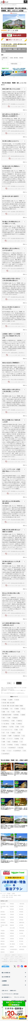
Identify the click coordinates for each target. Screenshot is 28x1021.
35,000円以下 (12, 747)
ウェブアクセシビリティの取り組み (10, 994)
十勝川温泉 (21, 903)
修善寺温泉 (21, 922)
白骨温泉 (2, 919)
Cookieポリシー (6, 1000)
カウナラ (11, 959)
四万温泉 (21, 914)
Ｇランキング (6, 956)
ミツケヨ (15, 959)
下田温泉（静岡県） (4, 926)
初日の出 (24, 744)
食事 (4, 741)
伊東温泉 (12, 922)
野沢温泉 (21, 917)
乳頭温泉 (12, 906)
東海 (18, 726)
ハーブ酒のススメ (21, 961)
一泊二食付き (6, 723)
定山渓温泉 (3, 903)
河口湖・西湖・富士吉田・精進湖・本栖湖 (13, 705)
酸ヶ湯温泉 (12, 944)
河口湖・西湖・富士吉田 (8, 702)
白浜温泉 (21, 933)
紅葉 (13, 711)
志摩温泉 (2, 949)
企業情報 (4, 981)
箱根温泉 (12, 946)
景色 (19, 711)
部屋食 (17, 708)
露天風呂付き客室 (7, 714)
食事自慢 (15, 741)
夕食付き (20, 723)
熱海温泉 (2, 952)
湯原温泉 (2, 941)
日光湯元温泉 (3, 946)
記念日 (4, 735)
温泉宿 (23, 714)
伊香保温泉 (3, 914)
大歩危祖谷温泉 (13, 949)
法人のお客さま (6, 977)
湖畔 (9, 717)
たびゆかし (21, 959)
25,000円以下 (6, 753)
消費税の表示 (13, 990)
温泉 (19, 732)
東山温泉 (21, 909)
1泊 (24, 735)
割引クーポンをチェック (15, 39)
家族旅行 (15, 717)
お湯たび (20, 956)
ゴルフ (9, 750)
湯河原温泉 (3, 922)
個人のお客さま (6, 972)
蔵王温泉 (2, 911)
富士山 (23, 708)
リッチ (4, 747)
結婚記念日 (17, 735)
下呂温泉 (2, 930)
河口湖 (17, 699)
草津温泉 (21, 911)
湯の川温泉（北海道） (4, 907)
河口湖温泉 (5, 708)
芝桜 (16, 729)
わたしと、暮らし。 (5, 958)
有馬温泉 (12, 933)
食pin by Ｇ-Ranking (13, 961)
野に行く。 (6, 959)
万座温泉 (12, 914)
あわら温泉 (12, 927)
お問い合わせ (5, 990)
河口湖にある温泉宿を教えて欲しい (18, 613)
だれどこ (12, 956)
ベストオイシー (18, 958)
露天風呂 (16, 714)
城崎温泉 (2, 933)
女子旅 (11, 726)
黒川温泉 (21, 941)
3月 (21, 729)
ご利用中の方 (5, 985)
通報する (25, 110)
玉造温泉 (12, 938)
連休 (4, 738)
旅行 (4, 717)
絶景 (4, 711)
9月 (25, 750)
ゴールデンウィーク (7, 729)
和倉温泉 (12, 925)
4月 (3, 732)
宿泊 (4, 750)
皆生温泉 (21, 938)
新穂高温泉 (21, 930)
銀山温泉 (12, 911)
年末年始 (10, 744)
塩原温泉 (12, 917)
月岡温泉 (12, 919)
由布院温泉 (21, 949)
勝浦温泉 (2, 936)
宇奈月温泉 (21, 927)
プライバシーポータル (19, 997)
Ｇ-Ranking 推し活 (5, 961)
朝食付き (20, 720)
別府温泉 (12, 941)
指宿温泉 (12, 952)
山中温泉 (21, 925)
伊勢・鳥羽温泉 (22, 946)
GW (23, 726)
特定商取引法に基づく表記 (17, 1000)
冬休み (17, 744)
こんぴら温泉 (22, 936)
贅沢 (13, 720)
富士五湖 (21, 747)
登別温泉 (12, 903)
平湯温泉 (12, 930)
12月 (4, 744)
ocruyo (16, 956)
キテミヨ (12, 958)
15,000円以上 (6, 720)
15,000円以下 (17, 750)
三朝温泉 (2, 938)
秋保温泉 (12, 909)
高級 (13, 723)
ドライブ (10, 738)
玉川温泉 (21, 944)
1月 (21, 741)
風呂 (9, 741)
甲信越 (4, 699)
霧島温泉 (2, 944)
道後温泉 (12, 936)
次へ (18, 683)
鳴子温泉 (21, 906)
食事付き (5, 726)
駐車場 (17, 738)
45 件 (16, 30)
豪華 (10, 735)
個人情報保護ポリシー (7, 997)
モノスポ (23, 958)
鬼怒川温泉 (3, 917)
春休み (13, 732)
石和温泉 (21, 919)
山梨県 (10, 699)
